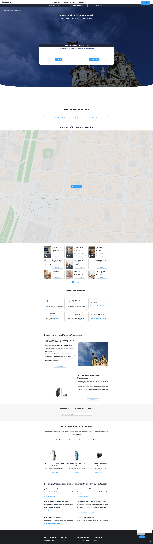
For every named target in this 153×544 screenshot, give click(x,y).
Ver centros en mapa (77, 186)
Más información (54, 472)
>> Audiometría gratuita (49, 496)
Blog (96, 540)
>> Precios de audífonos (82, 496)
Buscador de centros (49, 540)
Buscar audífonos (60, 366)
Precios (63, 540)
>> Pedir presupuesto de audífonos (52, 523)
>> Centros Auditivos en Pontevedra (85, 512)
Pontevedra (19, 10)
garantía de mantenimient (76, 319)
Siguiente (78, 282)
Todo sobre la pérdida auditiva (84, 540)
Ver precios (93, 399)
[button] (145, 3)
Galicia (14, 10)
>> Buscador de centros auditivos (51, 510)
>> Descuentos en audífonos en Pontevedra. (87, 525)
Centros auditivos (8, 10)
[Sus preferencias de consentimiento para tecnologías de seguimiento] (1, 408)
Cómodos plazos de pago (73, 305)
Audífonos (94, 117)
